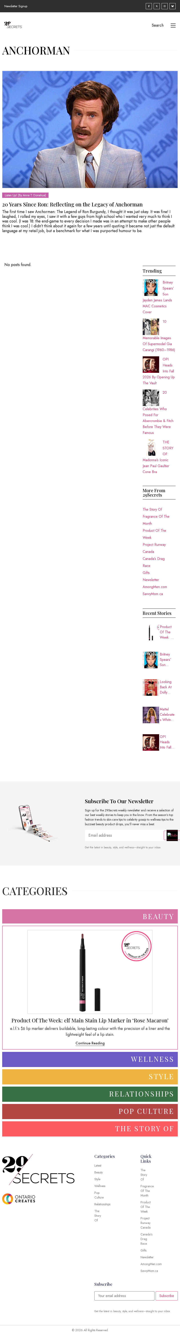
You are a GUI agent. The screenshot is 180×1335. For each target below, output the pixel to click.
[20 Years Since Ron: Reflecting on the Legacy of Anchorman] (90, 129)
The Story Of (152, 509)
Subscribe (166, 1295)
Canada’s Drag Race (154, 562)
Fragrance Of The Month (156, 520)
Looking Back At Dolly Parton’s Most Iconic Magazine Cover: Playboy (168, 687)
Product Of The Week (154, 534)
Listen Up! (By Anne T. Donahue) (25, 195)
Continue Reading (90, 1043)
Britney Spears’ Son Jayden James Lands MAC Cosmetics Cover (167, 660)
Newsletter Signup (15, 6)
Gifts (146, 572)
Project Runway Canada (154, 548)
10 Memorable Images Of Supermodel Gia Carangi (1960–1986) (159, 335)
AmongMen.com (155, 586)
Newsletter (151, 579)
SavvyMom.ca (153, 593)
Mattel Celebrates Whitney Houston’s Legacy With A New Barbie (167, 715)
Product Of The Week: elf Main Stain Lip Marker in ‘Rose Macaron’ (168, 632)
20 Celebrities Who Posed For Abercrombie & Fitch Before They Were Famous (158, 412)
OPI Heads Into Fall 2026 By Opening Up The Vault (166, 742)
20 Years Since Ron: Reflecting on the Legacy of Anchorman (72, 204)
